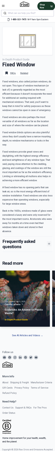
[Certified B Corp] (6, 426)
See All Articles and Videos (27, 335)
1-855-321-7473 (18, 19)
